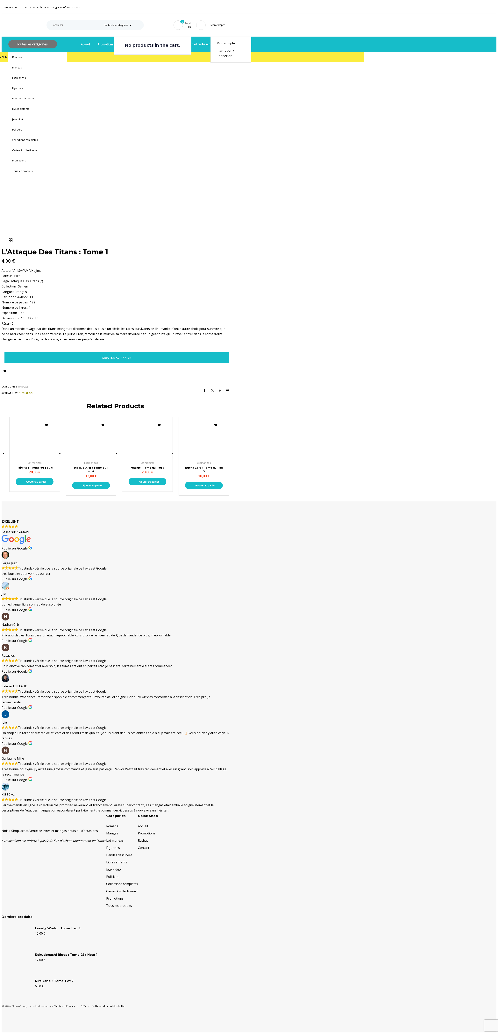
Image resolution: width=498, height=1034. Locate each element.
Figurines (17, 88)
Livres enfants (20, 108)
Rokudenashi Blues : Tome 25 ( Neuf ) (66, 955)
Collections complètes (25, 140)
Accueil (85, 44)
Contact (143, 848)
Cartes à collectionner (25, 150)
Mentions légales (64, 1006)
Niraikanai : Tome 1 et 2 (54, 981)
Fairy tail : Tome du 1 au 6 (35, 467)
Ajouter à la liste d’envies (5, 371)
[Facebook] (204, 390)
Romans (17, 57)
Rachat (143, 840)
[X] (212, 390)
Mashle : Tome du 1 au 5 (147, 467)
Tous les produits (22, 171)
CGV (83, 1006)
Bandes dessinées (23, 98)
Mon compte (226, 43)
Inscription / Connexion (225, 53)
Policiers (17, 129)
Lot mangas (19, 78)
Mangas (17, 67)
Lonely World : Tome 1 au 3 (57, 928)
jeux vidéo (18, 119)
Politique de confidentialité (108, 1006)
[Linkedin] (227, 390)
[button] (218, 25)
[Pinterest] (220, 390)
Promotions (19, 160)
